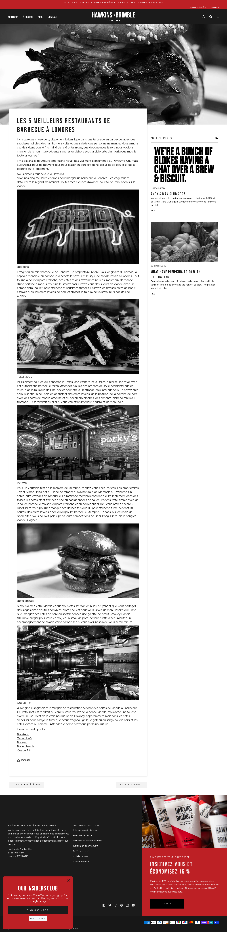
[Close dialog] (68, 880)
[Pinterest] (121, 905)
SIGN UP (167, 904)
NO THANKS (38, 918)
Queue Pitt (24, 750)
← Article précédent (26, 785)
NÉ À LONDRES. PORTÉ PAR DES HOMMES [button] (32, 826)
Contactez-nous (81, 862)
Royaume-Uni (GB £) (197, 7)
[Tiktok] (115, 905)
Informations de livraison (85, 830)
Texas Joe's (24, 738)
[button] (14, 16)
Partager (25, 760)
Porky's (22, 742)
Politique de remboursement (88, 841)
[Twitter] (109, 905)
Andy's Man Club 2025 (168, 194)
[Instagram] (127, 905)
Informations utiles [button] (86, 826)
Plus (153, 210)
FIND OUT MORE (38, 910)
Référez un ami (80, 851)
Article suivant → (131, 785)
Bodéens (23, 734)
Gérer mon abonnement (85, 846)
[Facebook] (104, 905)
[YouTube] (133, 905)
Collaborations (80, 856)
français (214, 7)
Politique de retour (82, 835)
